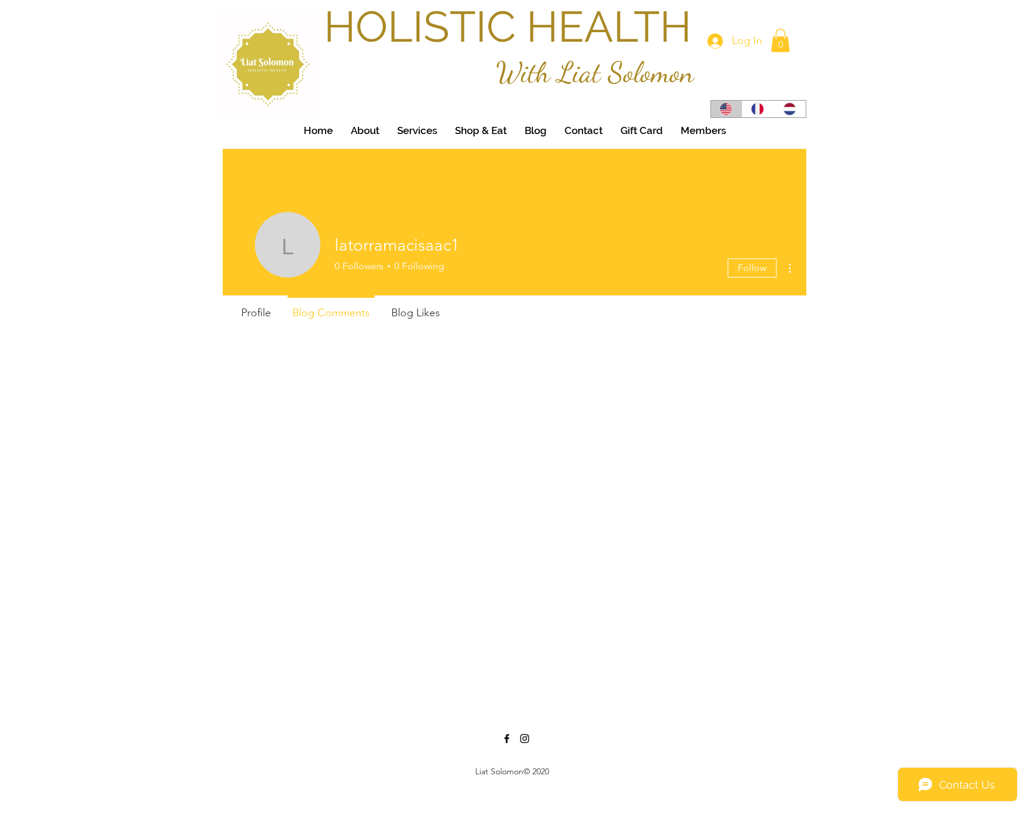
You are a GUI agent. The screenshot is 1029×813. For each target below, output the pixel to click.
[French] (758, 109)
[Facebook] (507, 739)
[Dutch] (790, 109)
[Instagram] (525, 739)
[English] (726, 109)
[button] (780, 40)
